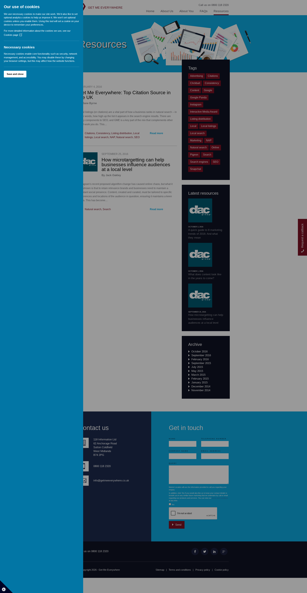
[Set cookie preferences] (6, 586)
